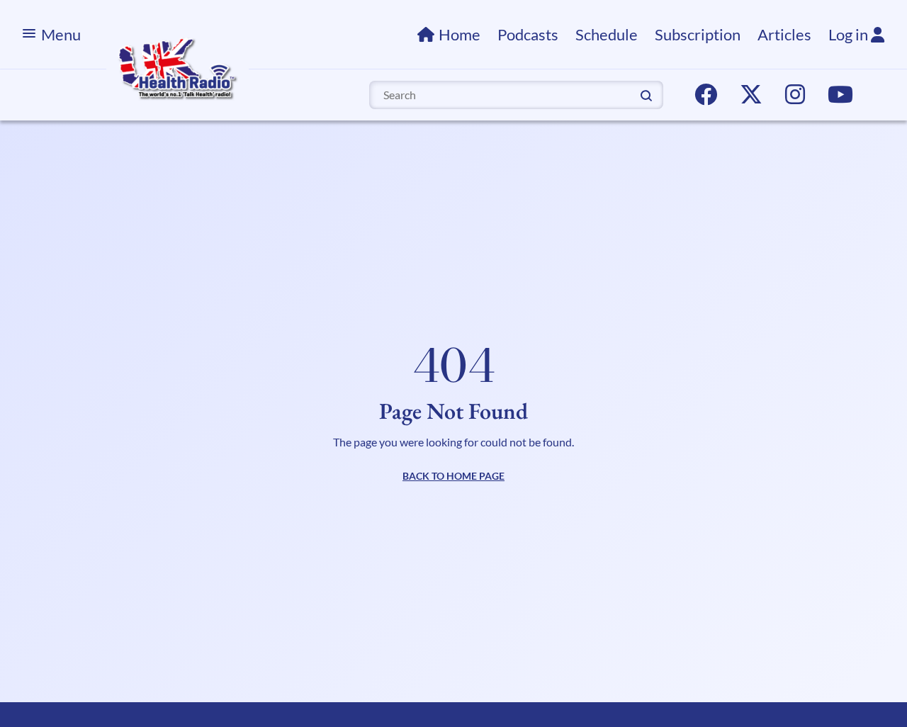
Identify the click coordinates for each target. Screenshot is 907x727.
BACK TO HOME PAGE (453, 476)
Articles (784, 34)
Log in (849, 34)
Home (459, 34)
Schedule (606, 34)
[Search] (646, 94)
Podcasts (527, 34)
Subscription (697, 34)
